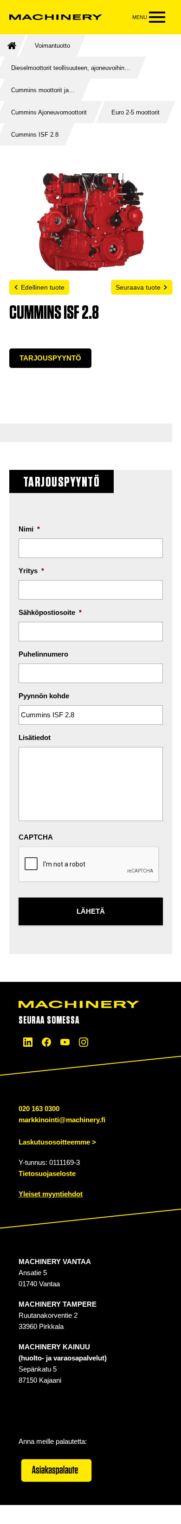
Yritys (31, 571)
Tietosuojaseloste (47, 1173)
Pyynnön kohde (44, 696)
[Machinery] (55, 17)
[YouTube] (65, 1042)
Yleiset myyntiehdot (51, 1194)
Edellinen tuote (43, 287)
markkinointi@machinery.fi (62, 1120)
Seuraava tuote (138, 287)
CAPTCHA (36, 837)
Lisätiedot (35, 737)
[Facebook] (46, 1042)
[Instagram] (83, 1042)
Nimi (29, 529)
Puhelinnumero (43, 654)
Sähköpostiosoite (50, 612)
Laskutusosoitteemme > (57, 1142)
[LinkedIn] (27, 1042)
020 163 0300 (39, 1109)
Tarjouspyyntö (50, 358)
